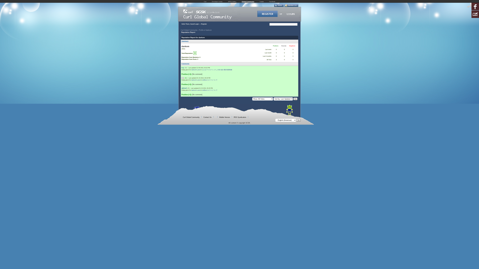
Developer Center (217, 1)
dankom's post (195, 69)
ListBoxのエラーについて (209, 80)
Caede (262, 1)
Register (204, 24)
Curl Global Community (189, 30)
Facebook (272, 1)
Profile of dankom (205, 30)
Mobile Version (224, 117)
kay (182, 68)
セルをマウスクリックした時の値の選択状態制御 (217, 69)
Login (197, 24)
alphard (184, 88)
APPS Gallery (232, 1)
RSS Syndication (240, 117)
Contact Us (207, 117)
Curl (205, 1)
